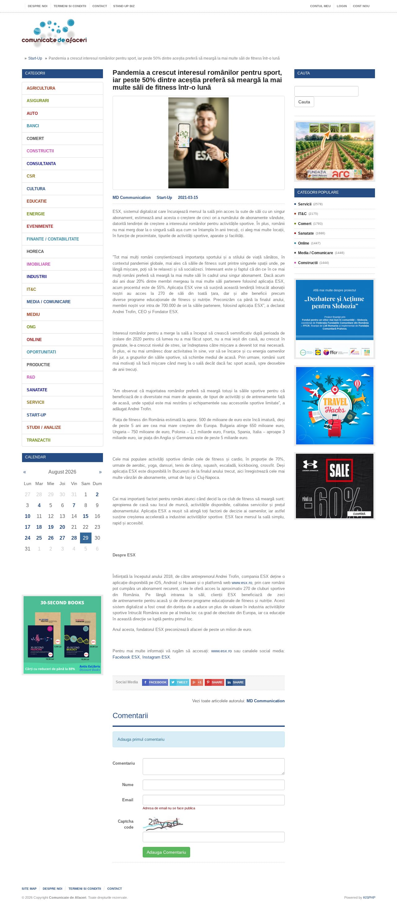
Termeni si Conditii (70, 6)
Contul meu (320, 6)
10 (27, 516)
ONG (31, 327)
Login (342, 6)
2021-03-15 (188, 197)
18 (39, 527)
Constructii (40, 151)
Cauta (304, 101)
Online (34, 339)
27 (62, 538)
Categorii (35, 73)
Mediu (33, 314)
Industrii (37, 276)
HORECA (35, 251)
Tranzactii (39, 440)
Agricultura (41, 88)
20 (62, 527)
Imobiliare (39, 264)
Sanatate (37, 390)
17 (27, 527)
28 (74, 538)
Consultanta (41, 163)
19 (51, 527)
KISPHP (369, 897)
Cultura (36, 189)
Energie (36, 214)
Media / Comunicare (49, 301)
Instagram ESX (156, 657)
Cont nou (361, 6)
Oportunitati (41, 352)
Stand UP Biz (124, 6)
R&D (31, 377)
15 (85, 516)
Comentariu (124, 763)
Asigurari (38, 100)
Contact (99, 6)
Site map (29, 888)
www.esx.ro (242, 582)
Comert (35, 138)
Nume (127, 784)
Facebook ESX (126, 657)
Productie (38, 364)
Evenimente (40, 226)
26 (51, 538)
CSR (31, 176)
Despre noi (37, 6)
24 (27, 538)
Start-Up (35, 58)
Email (127, 800)
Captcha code (125, 824)
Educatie (37, 201)
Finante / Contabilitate (53, 239)
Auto (32, 113)
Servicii (35, 402)
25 (39, 538)
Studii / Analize (44, 427)
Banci (33, 126)
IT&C (31, 289)
